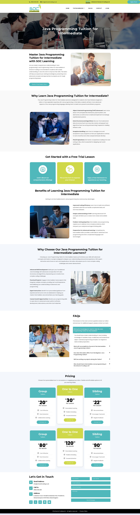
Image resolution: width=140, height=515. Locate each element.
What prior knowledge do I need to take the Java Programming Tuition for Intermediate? (88, 330)
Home (67, 8)
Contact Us (43, 422)
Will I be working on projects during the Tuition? (88, 359)
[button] (92, 330)
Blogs (90, 8)
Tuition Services (78, 8)
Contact (99, 8)
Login (107, 8)
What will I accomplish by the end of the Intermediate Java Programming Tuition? (90, 347)
